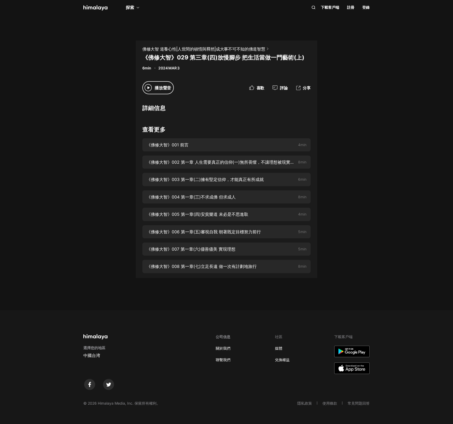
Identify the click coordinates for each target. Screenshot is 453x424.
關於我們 (223, 348)
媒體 (278, 348)
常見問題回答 (359, 403)
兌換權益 (282, 359)
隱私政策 (304, 403)
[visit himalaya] (95, 7)
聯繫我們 (223, 359)
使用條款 (329, 403)
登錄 (366, 7)
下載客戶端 (330, 7)
